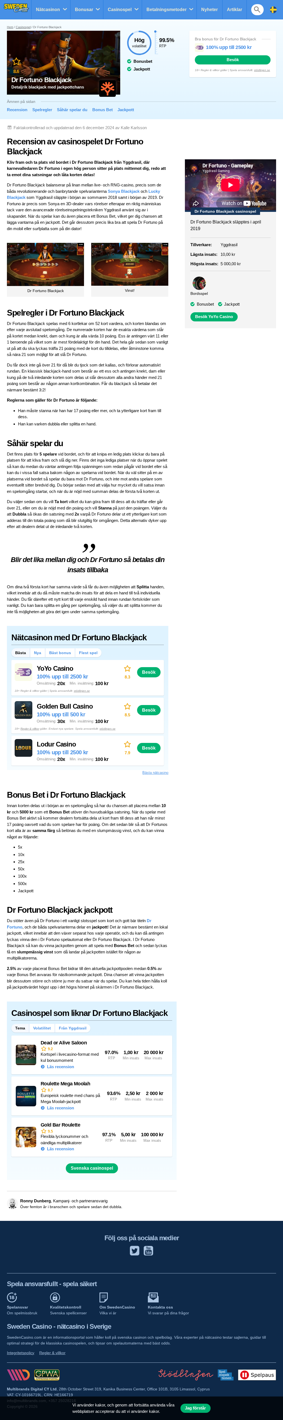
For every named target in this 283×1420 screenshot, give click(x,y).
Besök (233, 60)
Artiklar (234, 9)
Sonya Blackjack (124, 191)
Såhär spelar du (72, 109)
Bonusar (84, 9)
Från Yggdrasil (73, 1028)
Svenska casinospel (92, 1168)
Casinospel (120, 9)
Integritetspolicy (20, 1353)
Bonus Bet (102, 109)
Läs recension (60, 1066)
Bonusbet (205, 304)
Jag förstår (195, 1408)
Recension (17, 109)
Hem (10, 27)
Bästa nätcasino (155, 773)
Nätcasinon (48, 9)
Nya (37, 653)
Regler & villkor (29, 728)
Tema (20, 1028)
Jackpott (125, 109)
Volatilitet (42, 1028)
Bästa (20, 653)
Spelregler (42, 109)
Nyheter (209, 9)
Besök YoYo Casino (214, 316)
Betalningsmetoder (166, 9)
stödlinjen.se (262, 70)
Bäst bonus (60, 653)
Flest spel (88, 653)
